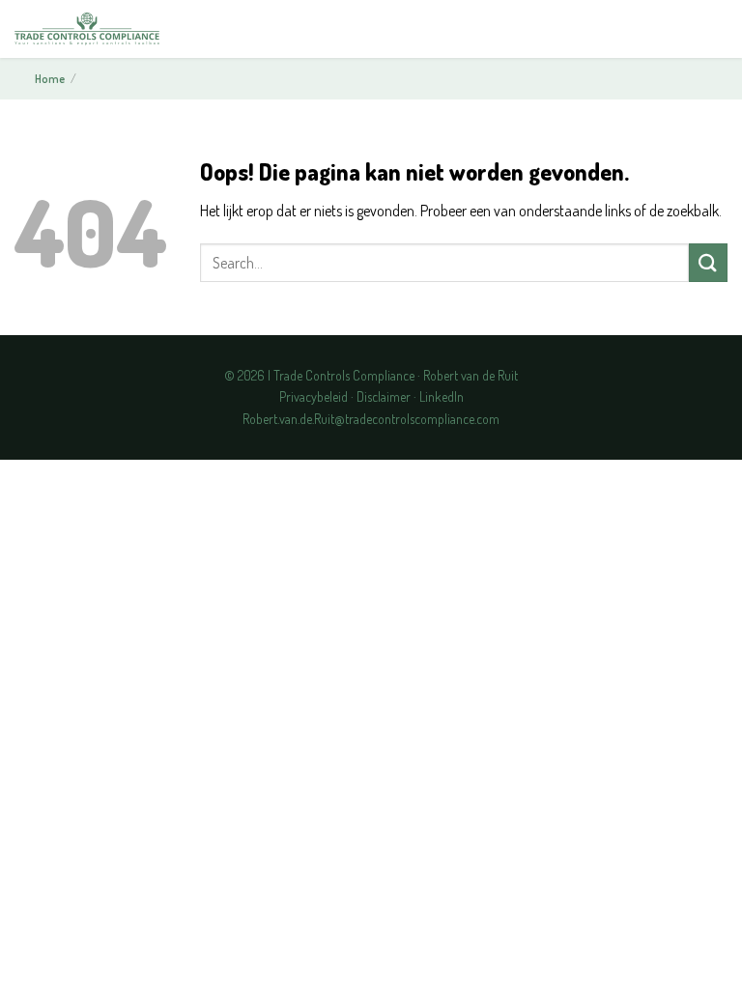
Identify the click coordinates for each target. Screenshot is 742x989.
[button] (712, 30)
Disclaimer (384, 396)
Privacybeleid (313, 396)
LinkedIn (441, 396)
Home (50, 78)
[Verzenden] (708, 262)
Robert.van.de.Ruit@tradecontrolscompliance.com (371, 418)
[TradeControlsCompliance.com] (86, 29)
